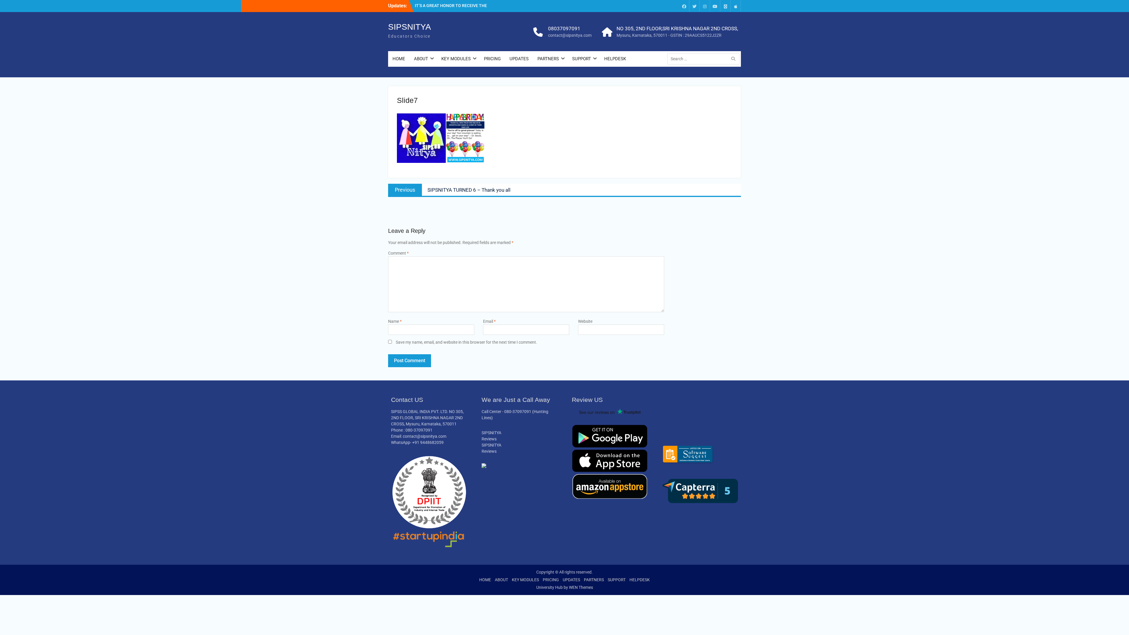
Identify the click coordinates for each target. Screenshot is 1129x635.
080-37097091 (517, 411)
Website (585, 321)
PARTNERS (548, 58)
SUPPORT (581, 58)
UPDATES (519, 58)
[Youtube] (715, 6)
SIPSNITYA (409, 26)
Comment (398, 253)
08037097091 (564, 28)
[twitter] (694, 6)
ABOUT (421, 58)
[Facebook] (684, 6)
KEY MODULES (456, 58)
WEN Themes (581, 587)
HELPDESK (615, 58)
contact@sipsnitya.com (570, 35)
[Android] (725, 6)
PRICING (492, 58)
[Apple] (736, 6)
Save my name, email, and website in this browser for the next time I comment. (466, 342)
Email (489, 321)
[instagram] (705, 6)
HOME (399, 58)
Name (395, 321)
